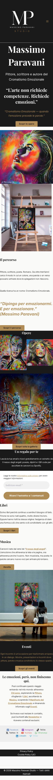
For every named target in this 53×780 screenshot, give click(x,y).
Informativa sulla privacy (28, 475)
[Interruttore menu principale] (47, 21)
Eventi (33, 706)
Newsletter (34, 717)
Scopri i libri (9, 530)
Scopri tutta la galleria (26, 446)
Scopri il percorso (12, 328)
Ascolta (7, 567)
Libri (25, 696)
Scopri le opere (26, 124)
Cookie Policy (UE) (26, 754)
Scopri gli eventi (27, 668)
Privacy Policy (26, 751)
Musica (13, 700)
